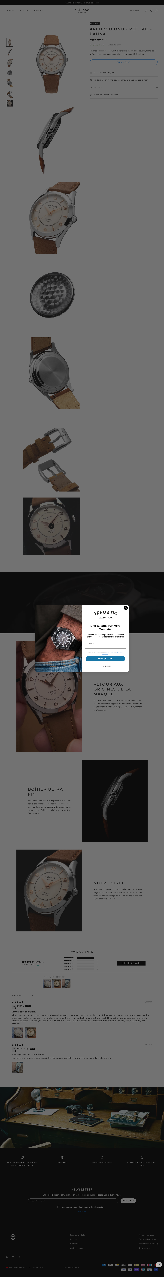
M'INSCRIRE (105, 658)
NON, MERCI (105, 666)
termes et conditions (110, 652)
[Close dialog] (126, 608)
